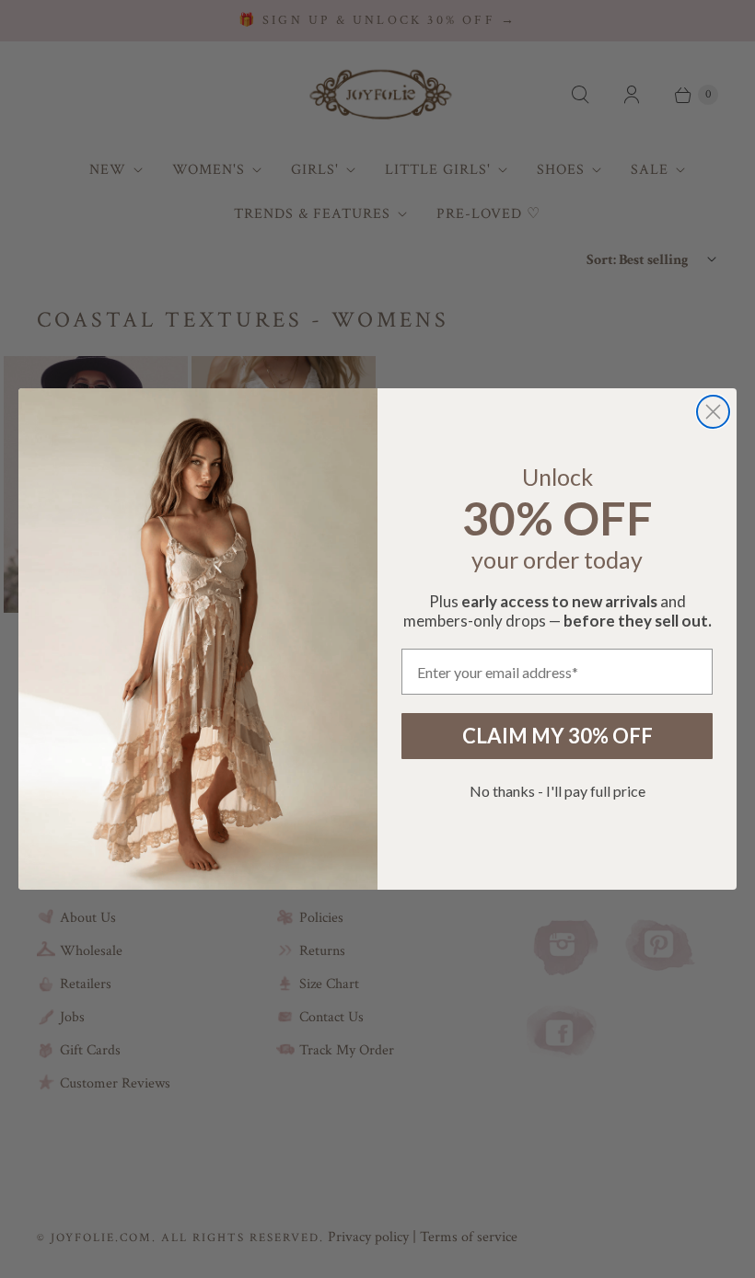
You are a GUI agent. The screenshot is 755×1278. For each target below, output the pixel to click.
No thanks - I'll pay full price (557, 791)
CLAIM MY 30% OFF (557, 735)
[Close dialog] (713, 412)
